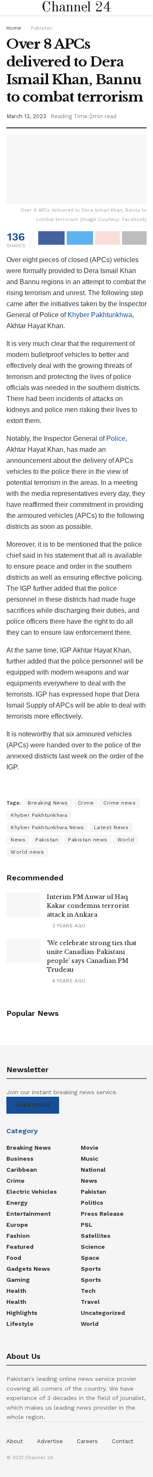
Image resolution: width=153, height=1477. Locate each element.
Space (90, 1257)
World (125, 840)
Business (20, 1158)
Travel (90, 1301)
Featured (20, 1246)
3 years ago (68, 926)
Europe (17, 1224)
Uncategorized (103, 1312)
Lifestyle (20, 1323)
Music (89, 1158)
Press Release (102, 1213)
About (14, 1441)
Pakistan (41, 28)
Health (16, 1290)
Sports (91, 1268)
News (18, 840)
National (93, 1169)
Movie (90, 1147)
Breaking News (48, 803)
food (13, 1257)
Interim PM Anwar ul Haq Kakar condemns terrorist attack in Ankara (88, 905)
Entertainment (28, 1213)
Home (13, 28)
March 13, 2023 (26, 116)
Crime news (119, 803)
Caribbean (21, 1169)
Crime (86, 803)
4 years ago (68, 981)
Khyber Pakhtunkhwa (100, 314)
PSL (87, 1224)
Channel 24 (76, 7)
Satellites (95, 1235)
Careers (87, 1441)
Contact (122, 1441)
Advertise (50, 1441)
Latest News (111, 827)
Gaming (18, 1279)
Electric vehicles (31, 1191)
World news (27, 852)
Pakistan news (88, 840)
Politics (92, 1202)
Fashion (18, 1235)
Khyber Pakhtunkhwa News (47, 827)
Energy (17, 1202)
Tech (88, 1290)
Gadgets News (28, 1268)
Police (115, 438)
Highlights (21, 1312)
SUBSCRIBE (33, 1105)
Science (93, 1246)
